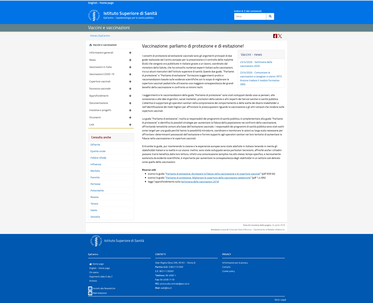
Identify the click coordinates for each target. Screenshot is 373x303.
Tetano (94, 204)
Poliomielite (97, 190)
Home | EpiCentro (100, 36)
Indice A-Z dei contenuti (248, 11)
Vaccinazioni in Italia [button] (100, 67)
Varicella (95, 217)
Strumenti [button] (95, 117)
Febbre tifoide (98, 158)
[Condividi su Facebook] (275, 36)
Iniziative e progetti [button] (100, 110)
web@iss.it (166, 288)
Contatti (226, 267)
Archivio (93, 280)
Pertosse (95, 184)
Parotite (95, 177)
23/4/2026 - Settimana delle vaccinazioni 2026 (256, 64)
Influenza (95, 164)
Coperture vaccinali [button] (99, 81)
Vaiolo (93, 210)
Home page (98, 264)
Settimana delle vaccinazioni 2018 (200, 182)
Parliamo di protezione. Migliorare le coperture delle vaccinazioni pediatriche (208, 178)
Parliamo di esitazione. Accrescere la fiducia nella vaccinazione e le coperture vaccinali (213, 174)
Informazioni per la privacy (235, 262)
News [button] (92, 60)
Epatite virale (97, 151)
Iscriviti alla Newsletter (104, 288)
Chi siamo (94, 272)
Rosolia (94, 197)
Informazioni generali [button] (101, 52)
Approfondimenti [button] (98, 96)
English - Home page (101, 2)
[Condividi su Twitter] (280, 36)
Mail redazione (100, 293)
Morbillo (95, 171)
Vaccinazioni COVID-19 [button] (101, 74)
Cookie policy (228, 271)
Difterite (95, 145)
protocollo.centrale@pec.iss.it (174, 283)
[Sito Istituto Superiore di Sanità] (96, 241)
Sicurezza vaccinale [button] (100, 88)
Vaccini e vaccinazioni (109, 27)
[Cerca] (270, 16)
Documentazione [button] (98, 103)
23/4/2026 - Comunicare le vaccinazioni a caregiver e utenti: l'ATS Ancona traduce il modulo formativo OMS (261, 78)
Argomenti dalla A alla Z (100, 276)
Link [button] (91, 124)
